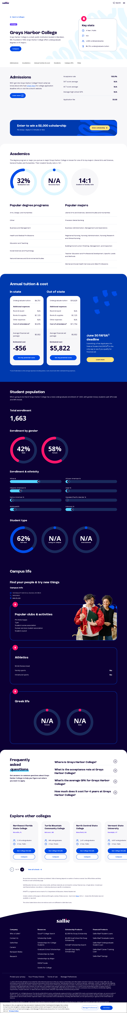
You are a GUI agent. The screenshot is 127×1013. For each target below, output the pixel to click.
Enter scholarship (98, 128)
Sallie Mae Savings (100, 956)
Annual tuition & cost (42, 63)
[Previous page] (12, 869)
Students (57, 63)
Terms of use (52, 977)
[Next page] (22, 869)
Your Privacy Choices (36, 977)
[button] (69, 976)
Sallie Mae (14, 943)
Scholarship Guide (44, 938)
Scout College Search (46, 934)
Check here (31, 86)
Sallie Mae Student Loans (103, 934)
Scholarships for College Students (47, 944)
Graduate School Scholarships (49, 949)
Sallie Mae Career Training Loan (103, 950)
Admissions (14, 63)
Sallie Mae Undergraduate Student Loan (103, 944)
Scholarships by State (46, 954)
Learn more (16, 95)
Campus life (69, 63)
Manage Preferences (90, 1007)
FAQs (79, 63)
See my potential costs (26, 358)
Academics (26, 63)
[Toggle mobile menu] (124, 3)
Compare (15, 49)
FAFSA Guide (43, 963)
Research (13, 956)
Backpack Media (16, 952)
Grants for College (45, 968)
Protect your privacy (17, 977)
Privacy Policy (14, 1011)
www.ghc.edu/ (17, 598)
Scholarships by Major (46, 959)
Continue (106, 1007)
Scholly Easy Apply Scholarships (72, 950)
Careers (13, 947)
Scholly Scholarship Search (75, 945)
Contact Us (14, 938)
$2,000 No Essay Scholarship (76, 934)
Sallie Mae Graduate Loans (103, 938)
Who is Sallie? (15, 934)
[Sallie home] (5, 3)
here (77, 896)
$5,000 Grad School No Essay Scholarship (76, 939)
